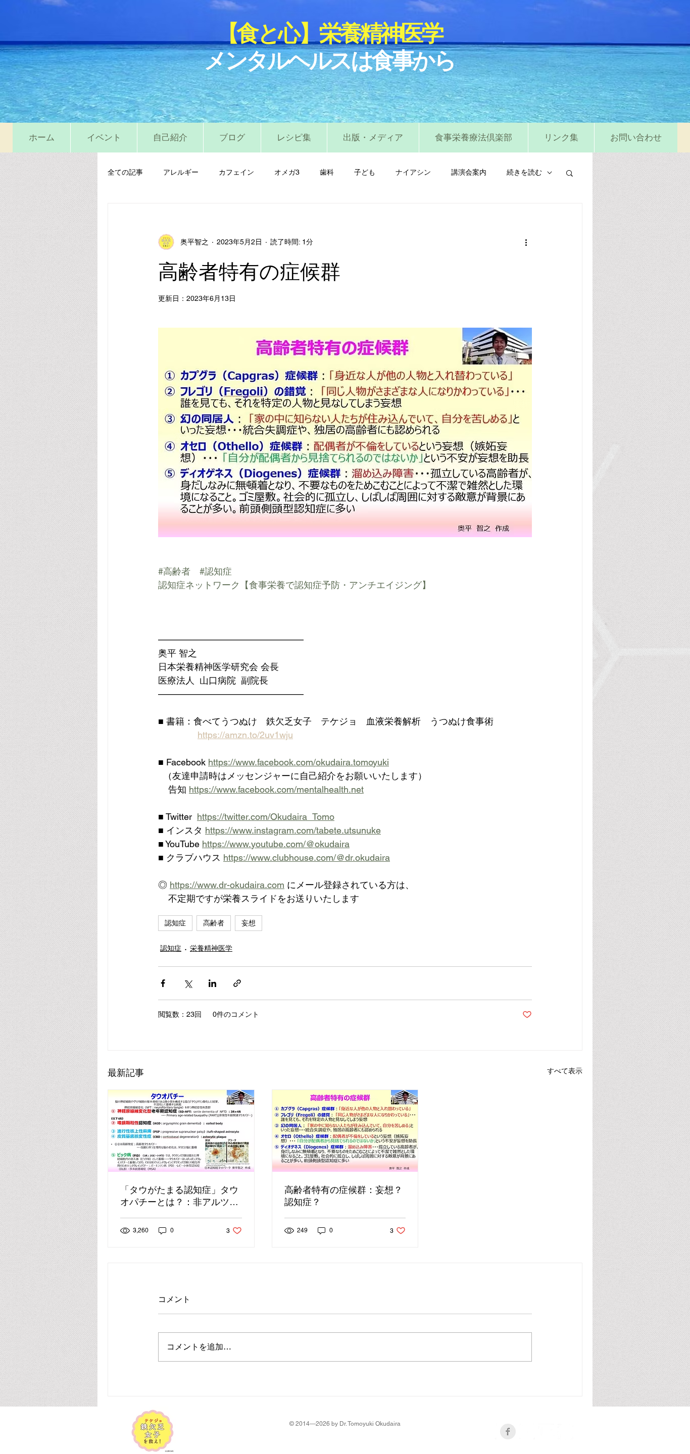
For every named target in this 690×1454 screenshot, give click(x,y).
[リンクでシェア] (237, 983)
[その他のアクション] (526, 242)
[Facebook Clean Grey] (508, 1431)
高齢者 (213, 923)
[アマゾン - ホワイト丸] (489, 1431)
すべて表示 (564, 1071)
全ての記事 (125, 172)
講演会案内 (468, 172)
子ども (364, 172)
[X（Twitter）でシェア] (187, 983)
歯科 (327, 172)
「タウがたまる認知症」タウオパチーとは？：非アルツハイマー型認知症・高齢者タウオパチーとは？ (179, 1196)
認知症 (175, 923)
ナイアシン (413, 172)
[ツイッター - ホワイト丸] (527, 1431)
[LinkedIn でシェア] (212, 983)
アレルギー (181, 172)
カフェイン (236, 172)
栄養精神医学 (211, 948)
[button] (294, 137)
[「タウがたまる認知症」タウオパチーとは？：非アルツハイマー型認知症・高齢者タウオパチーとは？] (181, 1131)
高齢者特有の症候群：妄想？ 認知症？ (345, 1196)
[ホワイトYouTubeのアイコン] (546, 1431)
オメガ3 (287, 172)
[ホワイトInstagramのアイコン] (565, 1431)
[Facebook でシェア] (163, 983)
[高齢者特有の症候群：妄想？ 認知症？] (345, 1131)
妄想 (248, 923)
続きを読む (524, 172)
